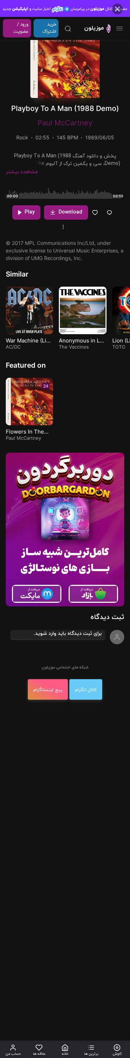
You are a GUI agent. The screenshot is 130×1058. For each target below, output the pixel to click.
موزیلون (94, 28)
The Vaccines (74, 347)
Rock (22, 137)
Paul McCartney (65, 122)
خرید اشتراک (49, 28)
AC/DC (13, 347)
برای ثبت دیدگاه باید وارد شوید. (68, 633)
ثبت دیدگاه (107, 617)
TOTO (118, 347)
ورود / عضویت (21, 28)
